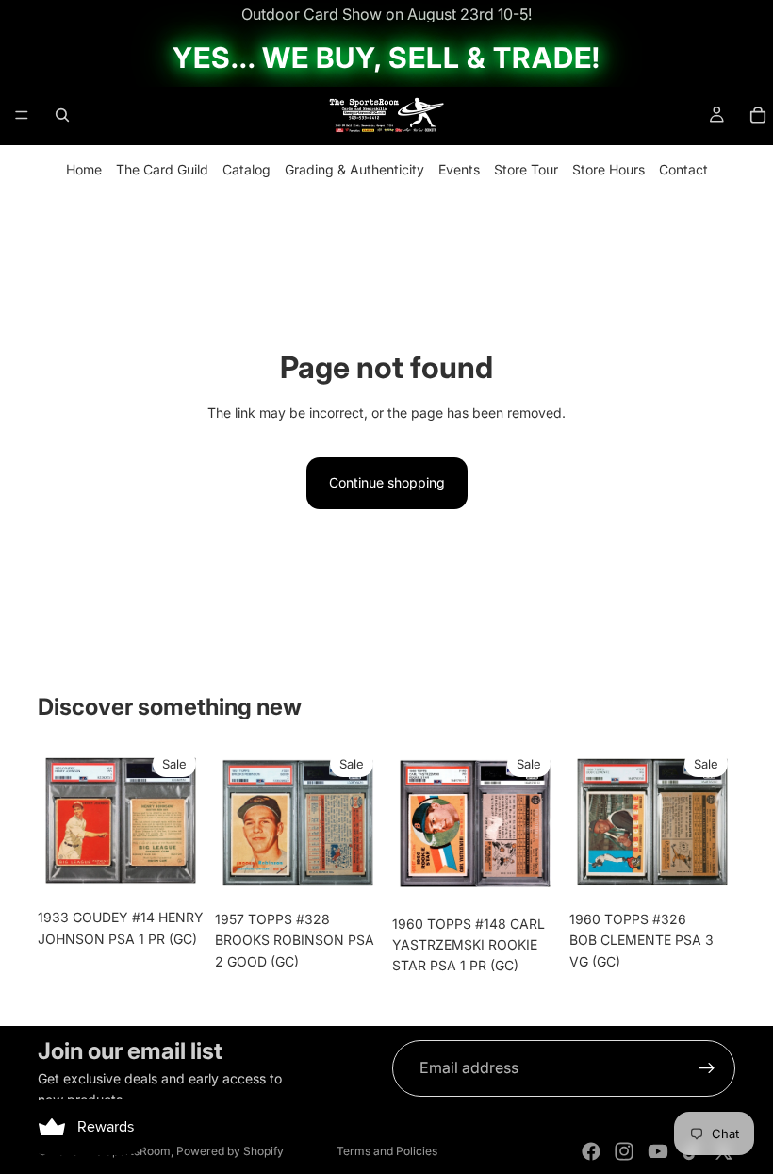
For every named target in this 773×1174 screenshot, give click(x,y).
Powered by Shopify (230, 1151)
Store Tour (526, 169)
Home (84, 169)
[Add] (174, 871)
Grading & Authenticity (354, 169)
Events (459, 169)
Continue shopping (387, 482)
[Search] (62, 115)
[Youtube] (658, 1151)
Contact (683, 169)
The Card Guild (162, 169)
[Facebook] (591, 1151)
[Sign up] (707, 1068)
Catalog (246, 169)
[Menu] (21, 115)
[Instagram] (624, 1151)
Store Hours (608, 169)
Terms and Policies (387, 1151)
